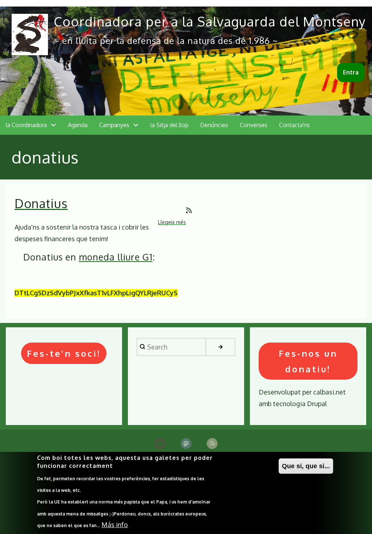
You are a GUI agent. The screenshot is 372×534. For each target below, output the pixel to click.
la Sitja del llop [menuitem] (169, 125)
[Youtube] (160, 443)
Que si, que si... (306, 466)
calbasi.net (329, 392)
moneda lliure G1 (116, 257)
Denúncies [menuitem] (214, 125)
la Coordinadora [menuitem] (26, 125)
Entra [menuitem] (351, 72)
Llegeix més (172, 223)
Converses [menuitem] (253, 125)
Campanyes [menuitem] (114, 125)
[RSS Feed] (212, 443)
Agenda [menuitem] (78, 125)
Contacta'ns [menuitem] (294, 125)
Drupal (317, 404)
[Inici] (30, 34)
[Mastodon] (186, 443)
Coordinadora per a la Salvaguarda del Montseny (210, 21)
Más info (114, 525)
